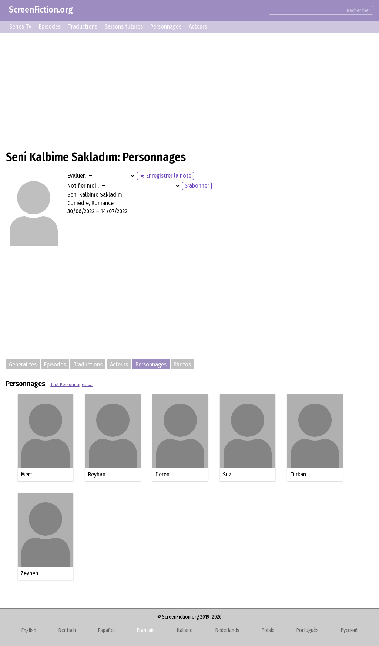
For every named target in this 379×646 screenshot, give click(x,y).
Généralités (23, 364)
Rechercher (358, 10)
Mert (26, 474)
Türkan (298, 474)
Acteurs (198, 26)
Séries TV (20, 26)
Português (307, 630)
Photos (182, 364)
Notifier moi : (83, 185)
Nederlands (227, 630)
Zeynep (29, 573)
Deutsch (67, 630)
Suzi (228, 474)
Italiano (185, 630)
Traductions (82, 26)
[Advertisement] (189, 90)
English (28, 630)
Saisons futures (124, 26)
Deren (162, 474)
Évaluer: (76, 175)
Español (106, 630)
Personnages (165, 26)
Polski (268, 630)
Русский (349, 630)
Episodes (50, 26)
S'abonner (197, 185)
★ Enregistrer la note (165, 175)
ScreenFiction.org (41, 9)
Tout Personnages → (71, 384)
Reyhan (96, 474)
